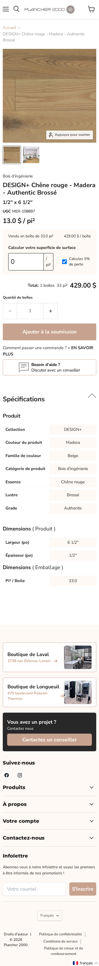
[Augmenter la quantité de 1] (51, 311)
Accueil (9, 27)
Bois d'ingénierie (18, 176)
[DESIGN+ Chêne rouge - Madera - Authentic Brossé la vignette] (12, 155)
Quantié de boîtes (17, 297)
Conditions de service (60, 941)
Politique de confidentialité (60, 934)
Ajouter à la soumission (50, 331)
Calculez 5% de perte (79, 261)
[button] (85, 963)
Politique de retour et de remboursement (63, 951)
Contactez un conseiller (49, 739)
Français (47, 915)
